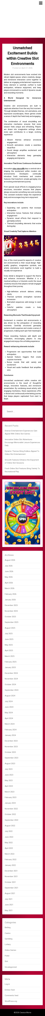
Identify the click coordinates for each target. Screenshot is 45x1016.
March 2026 (9, 588)
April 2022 (9, 848)
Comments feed (11, 995)
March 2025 (9, 656)
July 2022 (8, 831)
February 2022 (10, 859)
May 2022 (9, 842)
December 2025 (11, 605)
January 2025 (10, 667)
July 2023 (8, 769)
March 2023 (9, 792)
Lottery (8, 944)
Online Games (10, 950)
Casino (7, 933)
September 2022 (11, 820)
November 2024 (11, 679)
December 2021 (11, 871)
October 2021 (10, 882)
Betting (7, 927)
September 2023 (11, 758)
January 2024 (10, 735)
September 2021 (11, 888)
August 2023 (10, 763)
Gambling (8, 939)
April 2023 (9, 786)
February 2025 (10, 662)
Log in (7, 984)
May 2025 (9, 645)
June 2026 (9, 571)
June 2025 (9, 639)
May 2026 (9, 577)
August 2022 (10, 826)
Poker (7, 956)
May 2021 (9, 910)
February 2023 (10, 797)
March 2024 (9, 724)
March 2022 (9, 854)
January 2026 (10, 600)
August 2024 (10, 696)
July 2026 (8, 566)
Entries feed (10, 990)
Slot (6, 961)
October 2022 (10, 814)
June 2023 (9, 775)
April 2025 (9, 650)
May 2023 (9, 780)
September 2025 (11, 622)
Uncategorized (11, 967)
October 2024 (10, 684)
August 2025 (10, 628)
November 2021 (11, 876)
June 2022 (9, 837)
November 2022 (11, 809)
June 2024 (9, 707)
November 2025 (11, 611)
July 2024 (8, 701)
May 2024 (9, 712)
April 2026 (9, 583)
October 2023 (10, 752)
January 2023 (10, 803)
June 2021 (9, 905)
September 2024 (11, 690)
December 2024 (11, 673)
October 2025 (10, 617)
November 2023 (11, 746)
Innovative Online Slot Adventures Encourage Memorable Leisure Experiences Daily (22, 442)
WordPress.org (11, 1001)
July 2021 (8, 899)
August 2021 (10, 893)
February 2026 (10, 594)
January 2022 (10, 865)
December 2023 (11, 741)
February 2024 (10, 730)
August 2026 (10, 560)
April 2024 (9, 718)
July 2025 (8, 633)
